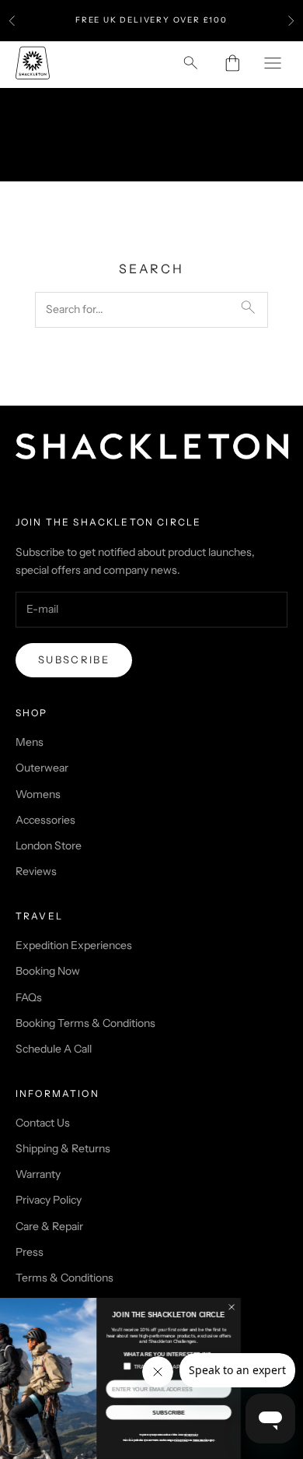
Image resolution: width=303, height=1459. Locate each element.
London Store (49, 845)
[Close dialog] (281, 1307)
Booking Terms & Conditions (85, 1023)
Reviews (36, 871)
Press (30, 1252)
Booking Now (48, 971)
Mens (30, 742)
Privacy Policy (49, 1200)
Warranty (38, 1174)
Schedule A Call (54, 1049)
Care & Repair (49, 1226)
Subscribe (74, 659)
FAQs (29, 997)
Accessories (45, 820)
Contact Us (43, 1123)
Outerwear (42, 768)
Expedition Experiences (74, 945)
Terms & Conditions (64, 1278)
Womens (38, 794)
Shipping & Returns (63, 1148)
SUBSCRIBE (219, 1412)
